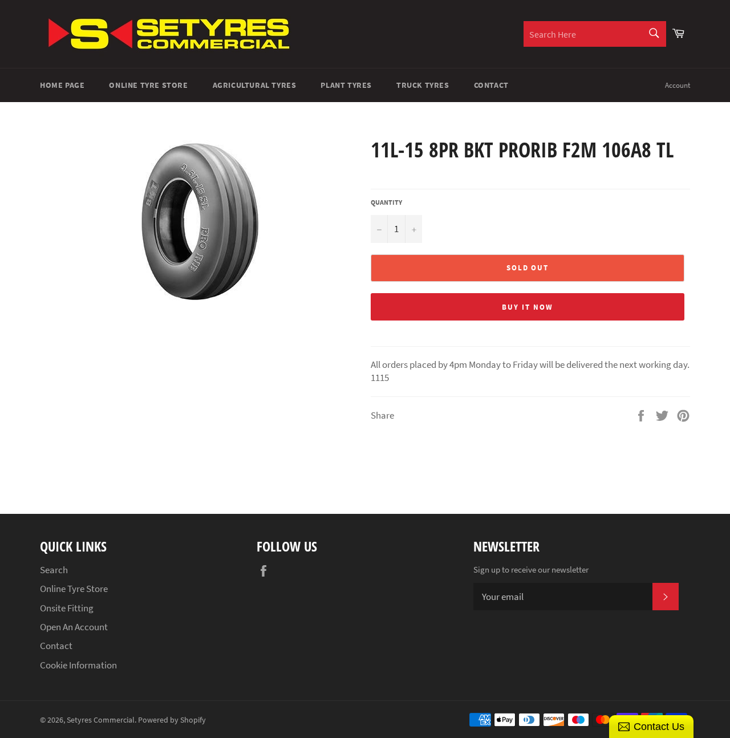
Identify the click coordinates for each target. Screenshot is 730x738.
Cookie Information (78, 665)
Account (677, 85)
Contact (491, 85)
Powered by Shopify (172, 720)
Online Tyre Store (148, 85)
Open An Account (74, 627)
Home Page (62, 85)
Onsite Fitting (67, 608)
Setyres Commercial (101, 720)
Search (54, 569)
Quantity (386, 202)
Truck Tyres (422, 85)
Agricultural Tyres (255, 85)
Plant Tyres (346, 85)
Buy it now (527, 307)
